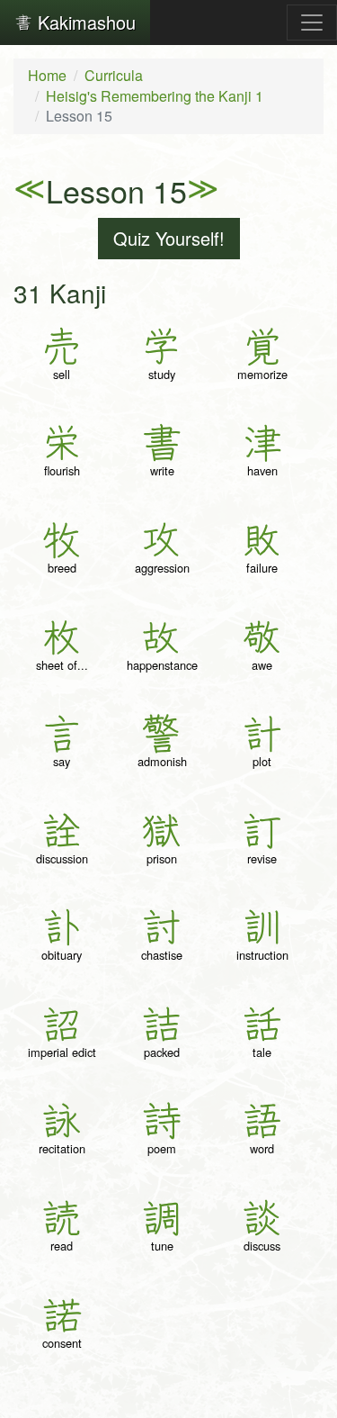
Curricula (113, 75)
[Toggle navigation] (312, 23)
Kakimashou (84, 22)
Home (47, 75)
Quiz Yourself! (169, 238)
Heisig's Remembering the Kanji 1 (154, 96)
